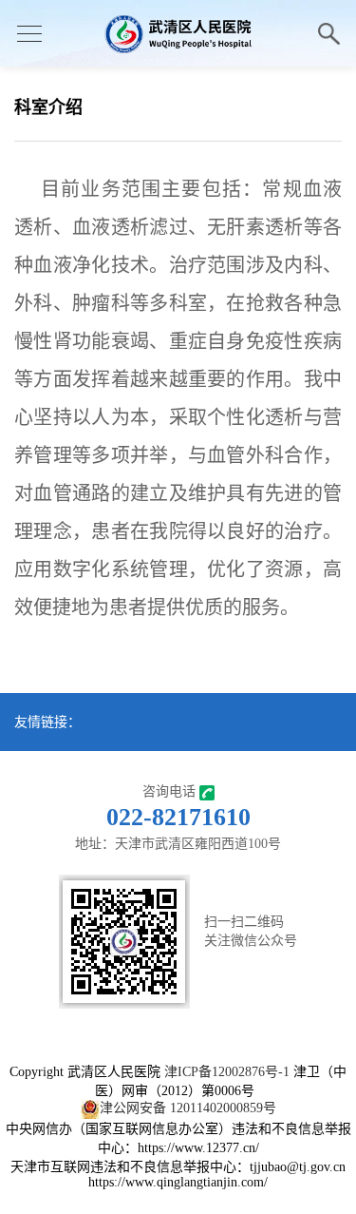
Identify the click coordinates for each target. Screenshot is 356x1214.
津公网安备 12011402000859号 (188, 1108)
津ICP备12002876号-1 (227, 1072)
